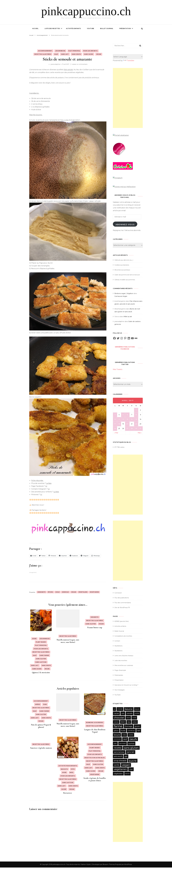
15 (136, 419)
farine (118, 726)
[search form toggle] (142, 29)
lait (138, 730)
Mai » (140, 433)
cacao (116, 713)
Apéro (37, 704)
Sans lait (65, 54)
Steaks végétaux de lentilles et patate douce (95, 779)
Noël (71, 772)
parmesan (122, 743)
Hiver (34, 638)
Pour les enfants (90, 50)
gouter (137, 726)
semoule (65, 592)
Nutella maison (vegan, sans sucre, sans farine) (68, 641)
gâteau (116, 730)
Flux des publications (121, 598)
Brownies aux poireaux (122, 270)
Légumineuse (60, 50)
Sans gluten (41, 658)
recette (117, 747)
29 (136, 428)
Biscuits (64, 769)
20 (127, 424)
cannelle (129, 713)
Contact (117, 641)
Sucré (64, 789)
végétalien (83, 592)
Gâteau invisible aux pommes (124, 280)
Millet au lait (128, 316)
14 (131, 419)
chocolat (119, 717)
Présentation (125, 28)
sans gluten (131, 747)
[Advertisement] (128, 98)
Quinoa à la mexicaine (41, 672)
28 (132, 428)
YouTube (90, 28)
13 (127, 419)
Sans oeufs (76, 54)
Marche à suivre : (36, 115)
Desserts (95, 617)
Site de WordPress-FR (122, 607)
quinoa (131, 743)
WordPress (128, 864)
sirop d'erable (120, 760)
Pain (45, 704)
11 (119, 419)
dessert (123, 722)
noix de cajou (117, 739)
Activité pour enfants (68, 765)
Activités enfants (73, 28)
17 (115, 424)
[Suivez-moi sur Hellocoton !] (124, 187)
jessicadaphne (55, 64)
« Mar (116, 433)
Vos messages (119, 690)
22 (136, 424)
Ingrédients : (34, 93)
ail (114, 709)
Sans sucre (88, 54)
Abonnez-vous (125, 224)
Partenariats (118, 675)
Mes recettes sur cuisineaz (123, 665)
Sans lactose (40, 662)
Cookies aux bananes (121, 265)
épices (50, 592)
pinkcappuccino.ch (86, 11)
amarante (41, 592)
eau (129, 722)
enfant (135, 722)
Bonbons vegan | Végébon (123, 293)
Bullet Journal (106, 28)
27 (127, 428)
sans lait (130, 752)
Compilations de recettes (123, 636)
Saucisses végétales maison (41, 748)
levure (117, 735)
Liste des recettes (52, 28)
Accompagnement (45, 50)
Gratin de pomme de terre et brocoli (127, 275)
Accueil (35, 28)
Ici (46, 486)
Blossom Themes (109, 864)
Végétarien (94, 774)
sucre (132, 760)
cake (122, 713)
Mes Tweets (117, 369)
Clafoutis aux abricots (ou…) (123, 260)
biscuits (137, 709)
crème (116, 722)
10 (115, 419)
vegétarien (94, 592)
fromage (128, 726)
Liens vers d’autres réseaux (123, 656)
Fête (73, 769)
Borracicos (67, 793)
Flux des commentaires (122, 603)
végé (131, 769)
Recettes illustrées (43, 54)
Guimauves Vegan (120, 296)
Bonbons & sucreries (94, 722)
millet (124, 735)
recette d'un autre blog (95, 757)
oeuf (125, 739)
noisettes (131, 735)
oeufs (133, 739)
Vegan (98, 54)
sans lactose (119, 752)
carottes (137, 713)
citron (128, 717)
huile (58, 592)
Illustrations (118, 646)
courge (134, 717)
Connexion (118, 593)
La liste (48, 483)
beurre (128, 709)
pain (115, 743)
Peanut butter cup (94, 627)
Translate (130, 60)
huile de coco (131, 730)
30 (140, 428)
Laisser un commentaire (79, 64)
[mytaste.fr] (118, 178)
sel (126, 756)
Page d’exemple (120, 670)
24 (115, 428)
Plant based (41, 642)
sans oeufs (118, 756)
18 (119, 424)
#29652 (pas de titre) (121, 621)
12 (123, 419)
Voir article (68, 70)
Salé (56, 54)
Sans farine (44, 655)
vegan (73, 592)
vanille (116, 765)
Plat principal (74, 50)
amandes (120, 709)
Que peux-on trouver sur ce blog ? (126, 685)
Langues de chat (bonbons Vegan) (94, 730)
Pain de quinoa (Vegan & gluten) (41, 726)
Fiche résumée (37, 480)
